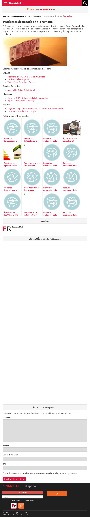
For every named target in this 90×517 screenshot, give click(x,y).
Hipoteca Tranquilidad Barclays (21, 100)
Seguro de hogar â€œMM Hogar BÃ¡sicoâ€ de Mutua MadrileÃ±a (36, 108)
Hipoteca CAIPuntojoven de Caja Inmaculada (27, 98)
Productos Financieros (33, 16)
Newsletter (23, 492)
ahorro (6, 16)
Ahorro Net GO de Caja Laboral (21, 90)
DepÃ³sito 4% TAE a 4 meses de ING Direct (26, 76)
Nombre (6, 445)
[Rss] (57, 494)
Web (4, 464)
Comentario (8, 417)
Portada (20, 16)
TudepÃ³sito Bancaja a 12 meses (22, 82)
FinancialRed (15, 3)
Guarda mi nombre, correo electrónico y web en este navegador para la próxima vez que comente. (41, 473)
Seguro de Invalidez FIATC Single (22, 111)
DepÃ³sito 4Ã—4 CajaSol (18, 79)
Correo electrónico (10, 454)
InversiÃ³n (13, 16)
